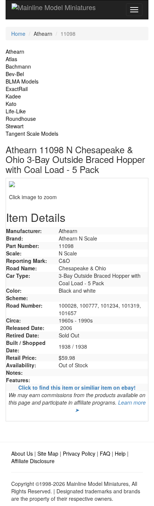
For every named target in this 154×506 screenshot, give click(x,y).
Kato (11, 103)
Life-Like (16, 111)
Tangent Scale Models (32, 133)
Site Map (47, 453)
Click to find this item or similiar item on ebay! (77, 387)
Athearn (15, 51)
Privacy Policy (79, 453)
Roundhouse (21, 118)
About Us (22, 453)
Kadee (13, 96)
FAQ (105, 453)
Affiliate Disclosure (33, 461)
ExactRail (17, 88)
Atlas (11, 59)
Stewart (15, 126)
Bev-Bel (15, 74)
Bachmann (18, 66)
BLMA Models (22, 81)
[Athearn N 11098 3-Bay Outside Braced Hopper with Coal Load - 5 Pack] (77, 184)
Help (120, 453)
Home (18, 33)
